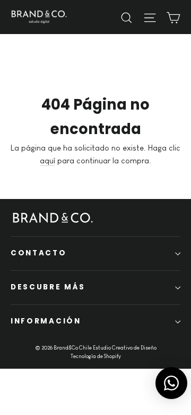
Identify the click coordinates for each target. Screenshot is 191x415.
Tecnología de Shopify (96, 356)
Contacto (39, 253)
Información (46, 321)
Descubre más (48, 287)
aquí (47, 160)
